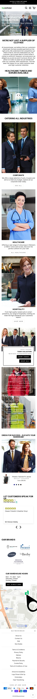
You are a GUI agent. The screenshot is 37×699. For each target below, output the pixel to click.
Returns (18, 658)
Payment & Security (18, 660)
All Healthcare (18, 252)
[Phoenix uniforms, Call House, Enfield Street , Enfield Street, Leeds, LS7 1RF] (18, 598)
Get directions (14, 584)
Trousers (12, 421)
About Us (18, 635)
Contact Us (18, 638)
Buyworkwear (18, 631)
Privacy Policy (18, 652)
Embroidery (18, 677)
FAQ (18, 641)
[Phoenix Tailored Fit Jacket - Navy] (14, 484)
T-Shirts (12, 417)
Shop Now (18, 321)
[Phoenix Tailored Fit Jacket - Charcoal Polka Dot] (18, 484)
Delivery (18, 655)
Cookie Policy (18, 663)
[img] (19, 500)
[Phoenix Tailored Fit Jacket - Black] (21, 484)
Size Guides (18, 644)
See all (18, 185)
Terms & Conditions (18, 649)
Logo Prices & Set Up (18, 674)
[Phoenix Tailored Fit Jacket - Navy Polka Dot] (16, 484)
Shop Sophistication (13, 29)
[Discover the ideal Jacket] (18, 381)
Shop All (25, 361)
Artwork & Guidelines (18, 672)
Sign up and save (18, 685)
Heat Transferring (18, 680)
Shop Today (23, 356)
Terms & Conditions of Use (18, 666)
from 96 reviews (9, 502)
